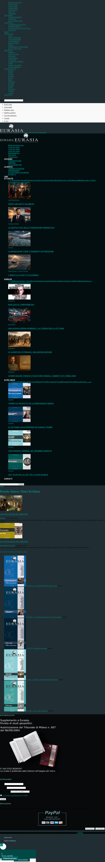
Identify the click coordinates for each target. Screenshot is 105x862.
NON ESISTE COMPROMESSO (21, 305)
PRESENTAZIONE (15, 17)
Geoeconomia (12, 58)
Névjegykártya (13, 10)
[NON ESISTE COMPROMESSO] (19, 299)
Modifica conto (9, 110)
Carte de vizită (13, 8)
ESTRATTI (12, 30)
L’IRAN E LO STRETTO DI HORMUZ (23, 275)
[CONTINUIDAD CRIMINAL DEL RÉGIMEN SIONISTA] (19, 445)
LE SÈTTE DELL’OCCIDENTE (14, 542)
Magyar (10, 78)
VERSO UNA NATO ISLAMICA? (21, 204)
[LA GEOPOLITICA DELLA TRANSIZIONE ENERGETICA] (19, 222)
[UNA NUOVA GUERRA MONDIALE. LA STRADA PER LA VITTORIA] (19, 322)
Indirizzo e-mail (5, 791)
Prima (2, 486)
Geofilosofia (12, 60)
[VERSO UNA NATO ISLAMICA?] (19, 198)
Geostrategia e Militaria (15, 61)
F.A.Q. (6, 121)
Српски (11, 91)
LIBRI (6, 32)
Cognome (3, 788)
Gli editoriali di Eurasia (7, 546)
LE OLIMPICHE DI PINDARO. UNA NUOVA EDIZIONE (30, 352)
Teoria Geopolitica (14, 67)
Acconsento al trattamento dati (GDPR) (15, 795)
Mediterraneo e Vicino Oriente (18, 47)
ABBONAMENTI (14, 26)
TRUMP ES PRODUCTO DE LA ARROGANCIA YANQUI (31, 403)
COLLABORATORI (15, 21)
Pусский (11, 84)
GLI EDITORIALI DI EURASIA (19, 28)
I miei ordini (8, 107)
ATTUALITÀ (8, 34)
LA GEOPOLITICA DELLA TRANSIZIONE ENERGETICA (31, 228)
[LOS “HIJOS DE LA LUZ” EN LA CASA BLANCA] (19, 469)
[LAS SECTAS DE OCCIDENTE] (11, 510)
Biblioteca (11, 52)
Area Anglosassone (14, 39)
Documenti (11, 56)
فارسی (10, 93)
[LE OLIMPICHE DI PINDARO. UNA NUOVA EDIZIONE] (19, 346)
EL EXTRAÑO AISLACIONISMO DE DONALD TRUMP (30, 427)
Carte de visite (12, 6)
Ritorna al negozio (22, 859)
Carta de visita (12, 4)
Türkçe (10, 87)
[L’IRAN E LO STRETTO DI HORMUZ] (19, 269)
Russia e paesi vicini (14, 49)
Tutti (10, 180)
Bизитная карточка (15, 2)
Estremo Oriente (13, 43)
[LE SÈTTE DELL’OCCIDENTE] (11, 538)
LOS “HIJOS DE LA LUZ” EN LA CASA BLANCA (28, 475)
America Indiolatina (14, 37)
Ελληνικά (11, 89)
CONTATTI (8, 95)
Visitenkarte (12, 13)
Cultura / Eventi (13, 54)
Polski (10, 80)
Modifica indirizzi (10, 113)
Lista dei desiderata (10, 115)
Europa (10, 45)
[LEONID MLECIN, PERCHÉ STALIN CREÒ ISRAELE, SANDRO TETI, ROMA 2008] (19, 370)
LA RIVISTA (8, 23)
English (10, 72)
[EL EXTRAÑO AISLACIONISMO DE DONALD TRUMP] (19, 421)
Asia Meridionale (13, 41)
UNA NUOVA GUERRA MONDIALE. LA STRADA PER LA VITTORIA (36, 328)
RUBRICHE (8, 50)
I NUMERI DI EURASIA (17, 25)
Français (11, 76)
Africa (10, 36)
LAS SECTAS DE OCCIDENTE (14, 514)
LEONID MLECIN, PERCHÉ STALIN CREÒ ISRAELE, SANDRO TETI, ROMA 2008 (42, 376)
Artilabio (80, 833)
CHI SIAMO (8, 15)
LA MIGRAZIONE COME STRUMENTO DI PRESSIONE (31, 251)
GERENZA (12, 19)
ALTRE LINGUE (10, 69)
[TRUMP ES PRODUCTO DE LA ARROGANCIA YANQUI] (19, 398)
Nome (2, 784)
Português (11, 82)
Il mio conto (8, 104)
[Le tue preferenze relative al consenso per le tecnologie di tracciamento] (10, 858)
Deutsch (11, 71)
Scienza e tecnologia (14, 65)
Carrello (6, 118)
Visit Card (11, 12)
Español (10, 74)
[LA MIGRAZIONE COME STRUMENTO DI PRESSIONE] (19, 246)
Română (11, 85)
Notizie (10, 63)
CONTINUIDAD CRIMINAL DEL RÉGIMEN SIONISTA (30, 451)
